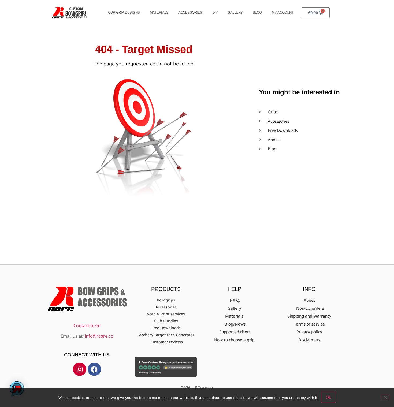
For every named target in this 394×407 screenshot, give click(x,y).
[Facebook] (94, 369)
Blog (257, 12)
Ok (328, 397)
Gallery (235, 12)
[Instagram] (79, 369)
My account (282, 12)
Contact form (87, 325)
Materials (159, 12)
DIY (215, 12)
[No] (385, 397)
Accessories (190, 12)
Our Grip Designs (124, 12)
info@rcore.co (99, 336)
